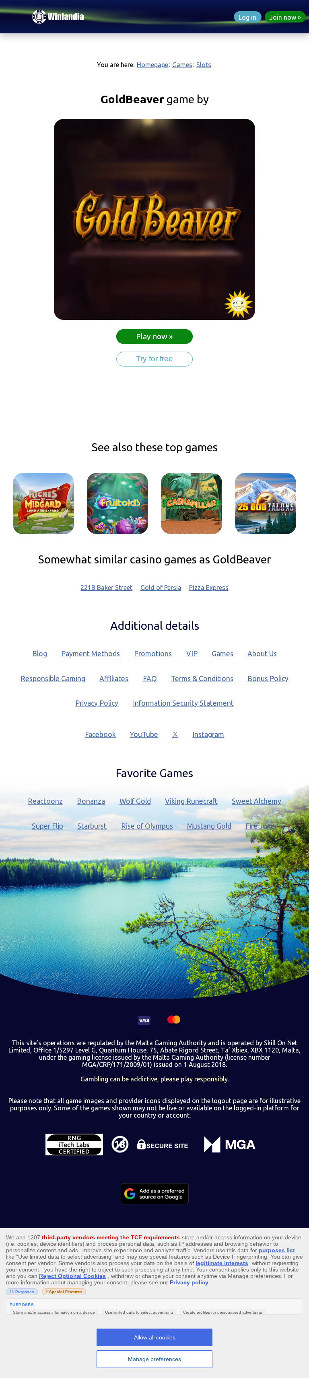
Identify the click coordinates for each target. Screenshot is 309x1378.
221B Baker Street (106, 587)
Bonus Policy (267, 678)
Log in (247, 17)
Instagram (208, 734)
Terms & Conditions (202, 678)
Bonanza (91, 801)
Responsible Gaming (53, 678)
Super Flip (47, 826)
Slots (203, 64)
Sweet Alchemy (256, 801)
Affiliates (113, 678)
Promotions (153, 653)
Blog (39, 653)
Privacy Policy (96, 703)
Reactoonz (45, 801)
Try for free (154, 358)
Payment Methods (90, 653)
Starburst (92, 826)
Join (283, 17)
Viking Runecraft (191, 801)
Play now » (154, 336)
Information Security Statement (183, 703)
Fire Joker (261, 826)
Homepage (152, 64)
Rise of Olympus (147, 826)
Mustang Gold (209, 826)
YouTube (144, 734)
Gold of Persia (160, 587)
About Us (262, 653)
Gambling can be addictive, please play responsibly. (154, 1079)
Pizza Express (209, 587)
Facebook (100, 734)
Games (182, 64)
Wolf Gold (135, 801)
